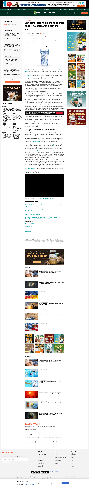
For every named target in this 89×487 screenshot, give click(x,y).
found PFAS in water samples (53, 171)
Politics (21, 17)
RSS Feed (56, 463)
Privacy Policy (40, 465)
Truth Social (73, 459)
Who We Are (40, 453)
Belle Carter (46, 291)
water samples (58, 41)
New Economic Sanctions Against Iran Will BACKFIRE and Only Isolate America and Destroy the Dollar (17, 136)
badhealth (34, 38)
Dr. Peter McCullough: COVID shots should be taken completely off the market (51, 371)
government (47, 40)
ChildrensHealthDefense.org (31, 223)
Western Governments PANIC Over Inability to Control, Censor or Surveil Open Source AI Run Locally (17, 117)
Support (39, 457)
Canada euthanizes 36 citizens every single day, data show (50, 402)
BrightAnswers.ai (63, 9)
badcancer (29, 38)
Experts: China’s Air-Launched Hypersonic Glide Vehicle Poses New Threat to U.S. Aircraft (11, 70)
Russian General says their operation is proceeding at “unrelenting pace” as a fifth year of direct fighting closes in (12, 34)
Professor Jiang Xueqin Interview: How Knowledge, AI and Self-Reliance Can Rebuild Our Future (7, 136)
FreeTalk (72, 462)
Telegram (73, 456)
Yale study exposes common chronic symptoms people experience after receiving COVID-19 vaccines (50, 272)
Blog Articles (57, 462)
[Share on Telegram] (34, 36)
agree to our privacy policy (29, 484)
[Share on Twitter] (31, 36)
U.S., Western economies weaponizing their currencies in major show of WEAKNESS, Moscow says (51, 283)
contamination (56, 38)
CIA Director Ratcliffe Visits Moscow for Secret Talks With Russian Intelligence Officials (11, 29)
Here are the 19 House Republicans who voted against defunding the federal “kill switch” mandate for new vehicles (51, 325)
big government (45, 38)
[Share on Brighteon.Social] (26, 36)
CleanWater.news (31, 168)
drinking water (37, 241)
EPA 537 (34, 40)
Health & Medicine (35, 17)
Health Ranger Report (7, 103)
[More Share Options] (45, 36)
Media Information (41, 460)
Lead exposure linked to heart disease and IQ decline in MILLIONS (50, 382)
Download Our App (71, 9)
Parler (72, 457)
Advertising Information (42, 462)
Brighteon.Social (74, 454)
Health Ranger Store (58, 456)
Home (2, 9)
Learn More (58, 483)
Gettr (72, 460)
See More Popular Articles (12, 82)
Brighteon (7, 9)
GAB (72, 465)
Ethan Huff (45, 323)
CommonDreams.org (29, 229)
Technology (70, 17)
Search (86, 9)
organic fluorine (57, 40)
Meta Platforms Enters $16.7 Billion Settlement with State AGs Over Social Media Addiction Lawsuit (12, 45)
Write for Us (40, 459)
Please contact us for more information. (32, 442)
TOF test (41, 41)
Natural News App (58, 459)
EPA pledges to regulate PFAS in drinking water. (46, 150)
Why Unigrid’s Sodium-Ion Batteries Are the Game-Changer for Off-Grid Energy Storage (12, 50)
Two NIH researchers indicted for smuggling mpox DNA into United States (11, 64)
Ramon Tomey (35, 33)
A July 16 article (28, 75)
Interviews (18, 9)
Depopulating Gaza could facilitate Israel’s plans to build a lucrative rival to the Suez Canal (50, 315)
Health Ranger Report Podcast (60, 457)
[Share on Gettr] (42, 36)
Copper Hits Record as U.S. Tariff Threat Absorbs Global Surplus (10, 60)
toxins (53, 41)
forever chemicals (40, 40)
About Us (77, 9)
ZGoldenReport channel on (44, 198)
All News (56, 454)
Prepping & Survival (55, 17)
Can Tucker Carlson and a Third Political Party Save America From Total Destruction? (7, 127)
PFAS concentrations (29, 41)
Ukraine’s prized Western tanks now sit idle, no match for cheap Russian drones (12, 75)
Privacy (29, 475)
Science (64, 17)
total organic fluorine (47, 41)
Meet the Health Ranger (42, 454)
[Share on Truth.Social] (39, 36)
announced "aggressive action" (53, 144)
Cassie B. (45, 270)
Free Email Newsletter (42, 456)
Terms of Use (40, 466)
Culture (26, 17)
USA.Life (72, 466)
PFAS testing (36, 41)
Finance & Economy (45, 17)
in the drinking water (36, 141)
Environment (30, 20)
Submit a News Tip (41, 463)
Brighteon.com (28, 231)
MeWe (72, 463)
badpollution (39, 38)
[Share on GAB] (37, 36)
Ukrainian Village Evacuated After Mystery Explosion (11, 55)
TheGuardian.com (29, 226)
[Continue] (26, 459)
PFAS (62, 40)
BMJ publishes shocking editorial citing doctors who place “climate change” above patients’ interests (50, 414)
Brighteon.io (73, 453)
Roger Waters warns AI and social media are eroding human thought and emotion (12, 40)
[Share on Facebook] (28, 36)
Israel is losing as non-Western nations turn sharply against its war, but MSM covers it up (51, 304)
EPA (32, 40)
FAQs (81, 9)
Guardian (52, 40)
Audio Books (24, 9)
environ (29, 40)
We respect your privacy (6, 462)
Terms (32, 475)
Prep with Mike (12, 9)
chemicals (51, 38)
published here (46, 477)
